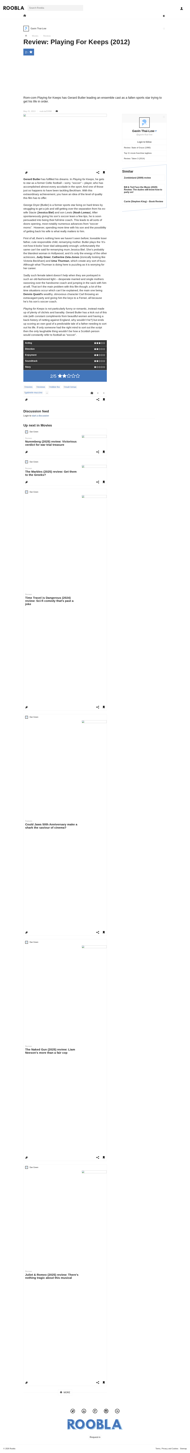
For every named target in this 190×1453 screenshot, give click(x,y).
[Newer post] (98, 393)
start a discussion (40, 416)
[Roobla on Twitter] (73, 1411)
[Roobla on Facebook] (95, 1411)
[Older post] (104, 393)
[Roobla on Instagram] (106, 1411)
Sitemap (183, 1449)
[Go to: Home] (25, 16)
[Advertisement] (95, 74)
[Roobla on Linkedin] (117, 1411)
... (47, 392)
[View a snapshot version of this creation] (57, 111)
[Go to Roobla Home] (13, 8)
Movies (35, 36)
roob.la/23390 (46, 111)
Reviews (47, 36)
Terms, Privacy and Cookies (167, 1449)
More (66, 1392)
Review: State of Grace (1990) (137, 147)
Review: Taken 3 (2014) (134, 158)
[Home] (26, 36)
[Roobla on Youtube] (84, 1411)
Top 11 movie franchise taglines (138, 153)
